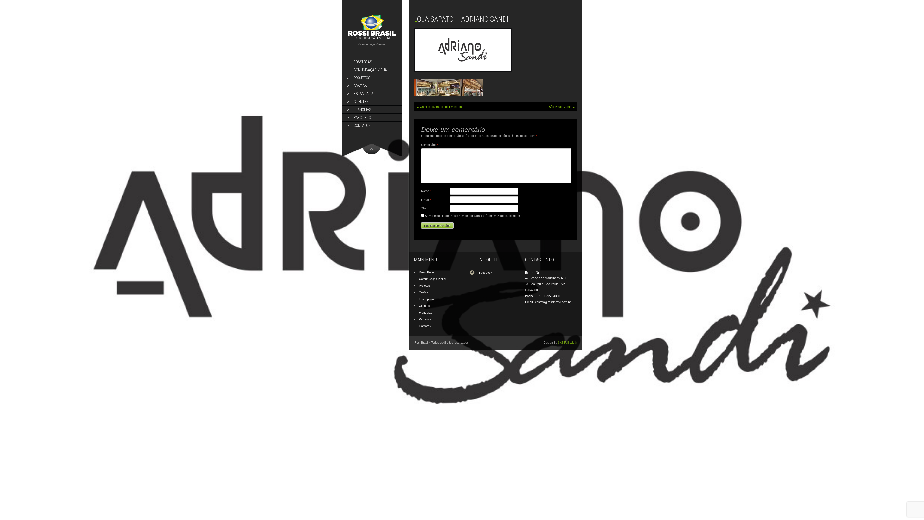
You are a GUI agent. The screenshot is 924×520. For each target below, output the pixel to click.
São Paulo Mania (562, 107)
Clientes (361, 101)
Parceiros (362, 117)
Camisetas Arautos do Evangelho (439, 107)
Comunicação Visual (371, 70)
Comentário (429, 145)
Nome (426, 191)
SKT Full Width (567, 342)
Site (423, 208)
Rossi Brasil (364, 62)
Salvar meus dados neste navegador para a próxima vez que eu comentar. (473, 216)
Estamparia (363, 93)
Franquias (362, 109)
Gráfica (360, 86)
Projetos (362, 78)
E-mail (426, 200)
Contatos (362, 125)
